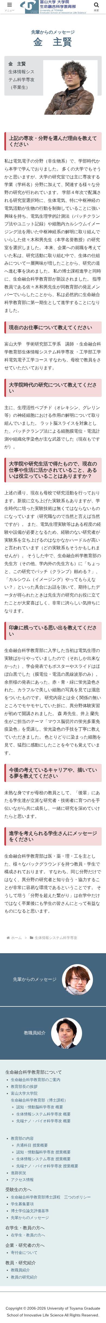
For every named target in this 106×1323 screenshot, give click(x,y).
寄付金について (24, 1252)
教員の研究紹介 (24, 1277)
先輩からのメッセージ (35, 979)
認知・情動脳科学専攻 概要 (39, 1107)
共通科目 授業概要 (32, 1145)
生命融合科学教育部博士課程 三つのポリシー (51, 1197)
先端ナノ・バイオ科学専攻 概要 (43, 1121)
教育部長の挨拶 (24, 1086)
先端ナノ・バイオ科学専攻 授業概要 (47, 1166)
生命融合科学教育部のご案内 (35, 1079)
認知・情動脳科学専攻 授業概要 (43, 1152)
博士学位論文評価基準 (30, 1211)
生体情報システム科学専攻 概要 (43, 1114)
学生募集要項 (22, 1204)
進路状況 (18, 1173)
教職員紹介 (35, 1032)
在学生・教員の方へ (28, 1235)
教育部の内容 (22, 1138)
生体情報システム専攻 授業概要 (43, 1159)
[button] (95, 908)
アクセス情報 (22, 1179)
